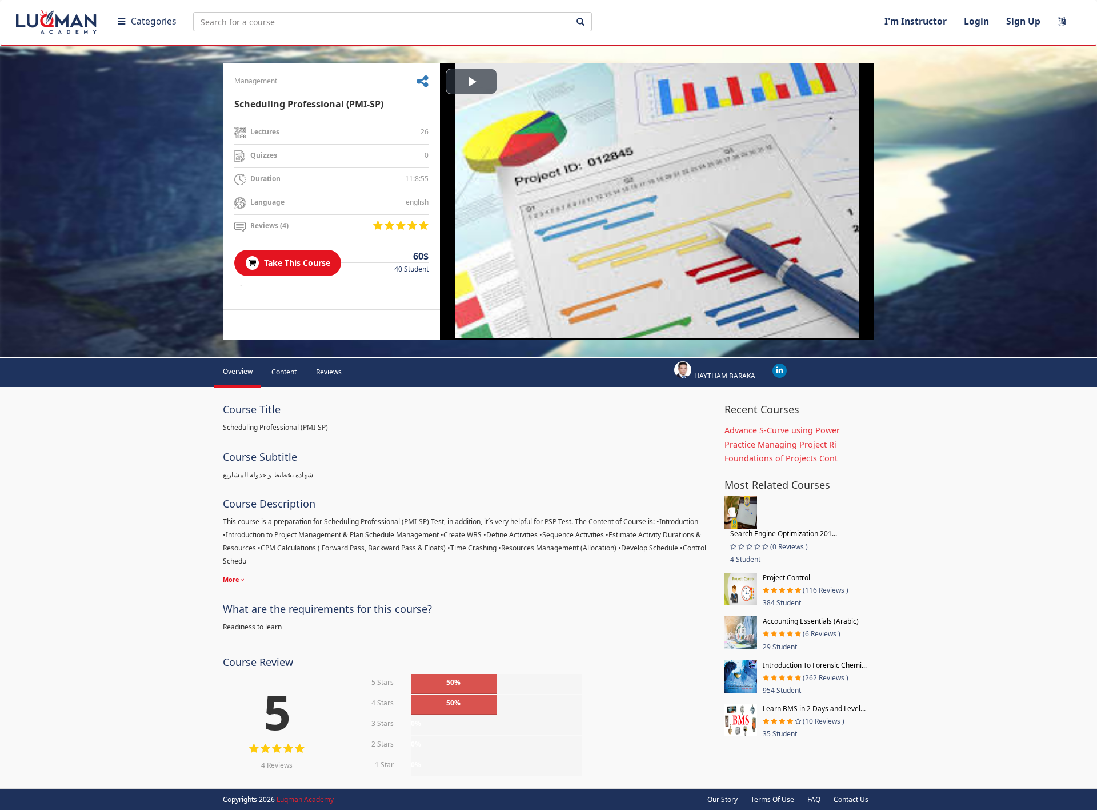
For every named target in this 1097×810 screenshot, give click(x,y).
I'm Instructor (915, 21)
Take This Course (296, 262)
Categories (153, 21)
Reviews (329, 372)
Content (284, 372)
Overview (238, 371)
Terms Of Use (772, 799)
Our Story (722, 799)
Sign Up (1023, 21)
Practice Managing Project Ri (780, 444)
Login (976, 21)
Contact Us (851, 799)
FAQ (813, 799)
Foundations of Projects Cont (781, 458)
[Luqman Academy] (58, 19)
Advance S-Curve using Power (782, 430)
